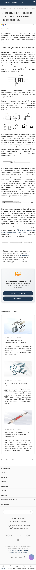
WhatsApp (29, 535)
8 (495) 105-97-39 (18, 518)
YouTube (16, 535)
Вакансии (4, 486)
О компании (5, 468)
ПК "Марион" (8, 25)
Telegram (11, 535)
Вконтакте (7, 535)
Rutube (25, 535)
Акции (3, 491)
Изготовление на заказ (9, 499)
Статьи (3, 473)
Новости (4, 477)
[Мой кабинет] (29, 3)
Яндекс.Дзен (18, 540)
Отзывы (3, 482)
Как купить (5, 504)
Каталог (4, 495)
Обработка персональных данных (18, 550)
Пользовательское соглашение (18, 552)
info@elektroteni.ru (19, 521)
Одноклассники (20, 535)
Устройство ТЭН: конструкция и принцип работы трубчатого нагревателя (16, 434)
